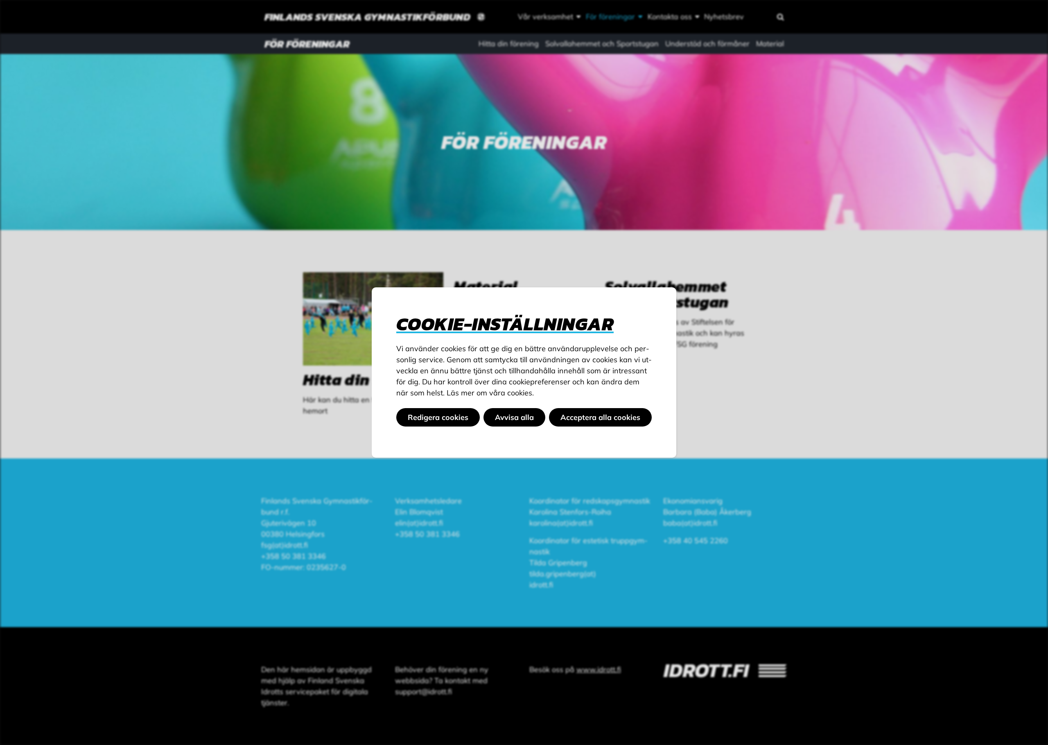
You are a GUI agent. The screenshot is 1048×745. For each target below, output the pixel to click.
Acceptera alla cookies (600, 417)
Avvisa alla (514, 417)
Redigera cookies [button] (438, 417)
